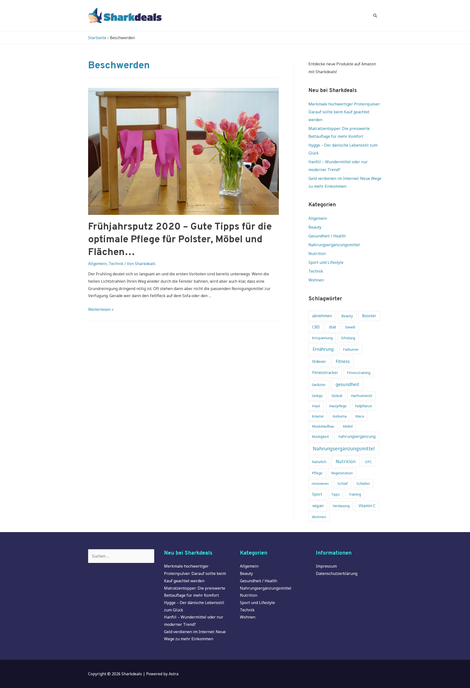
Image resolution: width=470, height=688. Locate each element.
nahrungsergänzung (357, 436)
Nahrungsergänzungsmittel (334, 244)
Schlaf (343, 483)
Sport (317, 494)
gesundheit (347, 384)
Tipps (335, 494)
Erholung (348, 338)
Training (355, 494)
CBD (316, 327)
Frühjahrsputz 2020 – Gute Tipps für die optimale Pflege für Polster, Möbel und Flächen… (180, 240)
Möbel (348, 426)
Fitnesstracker (325, 372)
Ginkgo (317, 395)
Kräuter (318, 416)
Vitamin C (367, 505)
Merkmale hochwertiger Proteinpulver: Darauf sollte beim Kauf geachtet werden (344, 111)
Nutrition (317, 253)
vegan (318, 505)
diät (332, 327)
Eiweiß (350, 327)
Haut (316, 405)
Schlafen (363, 483)
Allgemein (97, 263)
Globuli (336, 395)
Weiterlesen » (101, 309)
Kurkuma (339, 416)
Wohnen (316, 280)
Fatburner (351, 349)
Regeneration (342, 473)
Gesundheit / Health (327, 236)
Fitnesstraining (358, 372)
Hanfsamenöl (361, 395)
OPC (368, 461)
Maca (359, 416)
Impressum (326, 566)
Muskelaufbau (323, 426)
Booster (369, 315)
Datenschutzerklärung (336, 573)
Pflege (317, 472)
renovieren (320, 483)
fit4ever (319, 361)
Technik (116, 263)
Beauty (314, 227)
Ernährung (323, 349)
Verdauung (341, 505)
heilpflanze (363, 406)
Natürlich (319, 461)
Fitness (343, 361)
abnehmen (322, 315)
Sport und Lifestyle (325, 262)
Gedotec (319, 384)
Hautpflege (338, 406)
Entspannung (322, 338)
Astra (173, 673)
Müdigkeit (320, 436)
